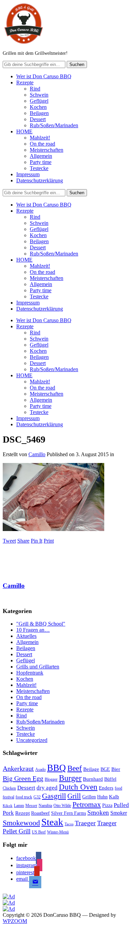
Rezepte (25, 82)
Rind (35, 89)
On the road (42, 144)
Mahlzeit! (40, 137)
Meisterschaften (46, 150)
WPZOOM (15, 921)
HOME (24, 131)
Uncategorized (31, 740)
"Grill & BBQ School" (40, 624)
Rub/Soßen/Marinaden (54, 125)
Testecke (39, 168)
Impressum (28, 174)
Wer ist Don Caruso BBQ (43, 76)
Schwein (39, 95)
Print (49, 541)
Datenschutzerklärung (39, 180)
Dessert (38, 119)
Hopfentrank (29, 673)
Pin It (36, 541)
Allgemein (41, 156)
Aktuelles (26, 636)
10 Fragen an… (33, 630)
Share (23, 541)
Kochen (38, 107)
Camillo (36, 454)
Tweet (9, 541)
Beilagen (39, 113)
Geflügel (39, 101)
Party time (40, 162)
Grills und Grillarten (37, 666)
